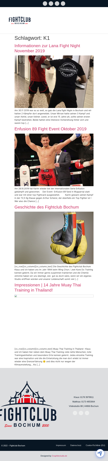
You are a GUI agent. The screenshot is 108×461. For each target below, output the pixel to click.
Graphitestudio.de (59, 456)
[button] (103, 18)
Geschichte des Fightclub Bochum (46, 207)
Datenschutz (75, 445)
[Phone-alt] (63, 3)
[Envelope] (57, 3)
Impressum (61, 445)
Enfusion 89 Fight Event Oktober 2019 (50, 129)
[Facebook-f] (45, 3)
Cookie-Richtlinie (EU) (95, 445)
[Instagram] (51, 3)
